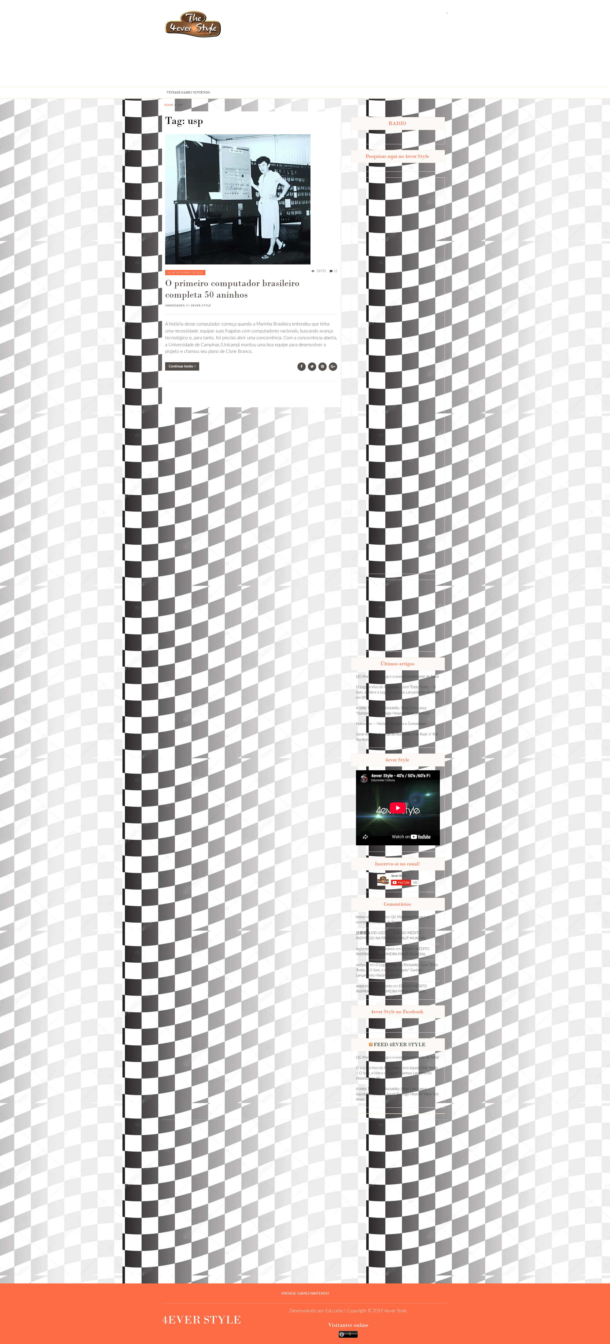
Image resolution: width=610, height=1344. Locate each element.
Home (168, 104)
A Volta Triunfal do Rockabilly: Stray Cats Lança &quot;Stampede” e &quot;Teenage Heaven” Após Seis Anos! (397, 1094)
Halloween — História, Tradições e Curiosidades (391, 724)
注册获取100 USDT (371, 933)
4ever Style (201, 305)
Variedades (175, 305)
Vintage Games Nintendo (188, 92)
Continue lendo (181, 366)
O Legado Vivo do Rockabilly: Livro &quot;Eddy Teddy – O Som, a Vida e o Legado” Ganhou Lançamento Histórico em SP (397, 1073)
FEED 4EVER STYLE (399, 1044)
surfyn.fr (362, 965)
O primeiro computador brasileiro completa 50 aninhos (232, 288)
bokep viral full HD (370, 917)
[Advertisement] (378, 50)
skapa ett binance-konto (374, 986)
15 (336, 271)
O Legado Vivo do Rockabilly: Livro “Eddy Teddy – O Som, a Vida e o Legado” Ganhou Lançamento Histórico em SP (397, 692)
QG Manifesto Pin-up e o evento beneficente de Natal (397, 676)
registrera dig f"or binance (375, 949)
